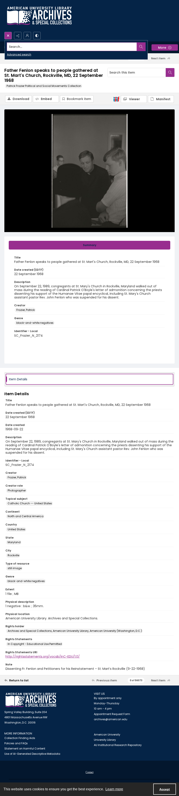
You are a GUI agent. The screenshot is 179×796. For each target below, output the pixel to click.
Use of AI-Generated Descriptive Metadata (32, 754)
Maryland (14, 542)
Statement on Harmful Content (24, 748)
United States (16, 529)
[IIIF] (116, 99)
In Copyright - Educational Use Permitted (35, 644)
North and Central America (25, 516)
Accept (164, 789)
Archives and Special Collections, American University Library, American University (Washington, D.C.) (75, 631)
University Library (105, 740)
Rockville (13, 555)
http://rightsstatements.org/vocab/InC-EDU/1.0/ (42, 656)
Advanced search (19, 54)
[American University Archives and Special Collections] (30, 700)
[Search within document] (170, 72)
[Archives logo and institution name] (39, 16)
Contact (89, 772)
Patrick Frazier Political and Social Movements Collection (44, 86)
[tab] (89, 245)
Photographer (17, 490)
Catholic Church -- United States (30, 503)
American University (107, 734)
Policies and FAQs (16, 743)
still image (15, 568)
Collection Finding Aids (19, 738)
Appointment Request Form (112, 714)
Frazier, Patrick (25, 310)
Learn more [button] (114, 789)
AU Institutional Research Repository (118, 745)
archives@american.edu (110, 719)
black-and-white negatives (34, 323)
